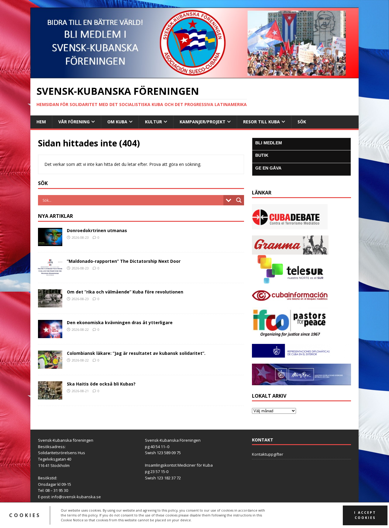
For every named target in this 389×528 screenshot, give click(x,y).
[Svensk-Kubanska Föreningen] (194, 75)
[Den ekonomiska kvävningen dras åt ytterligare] (50, 335)
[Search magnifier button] (239, 200)
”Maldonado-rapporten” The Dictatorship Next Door (124, 261)
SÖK (302, 122)
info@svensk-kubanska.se (76, 496)
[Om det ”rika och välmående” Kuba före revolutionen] (50, 304)
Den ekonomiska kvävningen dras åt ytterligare (120, 322)
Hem (41, 122)
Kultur (153, 122)
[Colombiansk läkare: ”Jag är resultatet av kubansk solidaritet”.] (50, 365)
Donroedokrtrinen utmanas (97, 230)
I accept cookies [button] (365, 515)
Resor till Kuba (261, 122)
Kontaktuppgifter (267, 454)
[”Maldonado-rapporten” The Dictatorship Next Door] (50, 273)
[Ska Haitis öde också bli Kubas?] (50, 396)
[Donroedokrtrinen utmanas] (50, 242)
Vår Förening (74, 122)
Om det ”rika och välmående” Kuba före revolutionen (125, 292)
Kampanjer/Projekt (202, 122)
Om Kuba (117, 122)
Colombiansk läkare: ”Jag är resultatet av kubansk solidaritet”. (137, 353)
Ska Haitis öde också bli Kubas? (101, 384)
